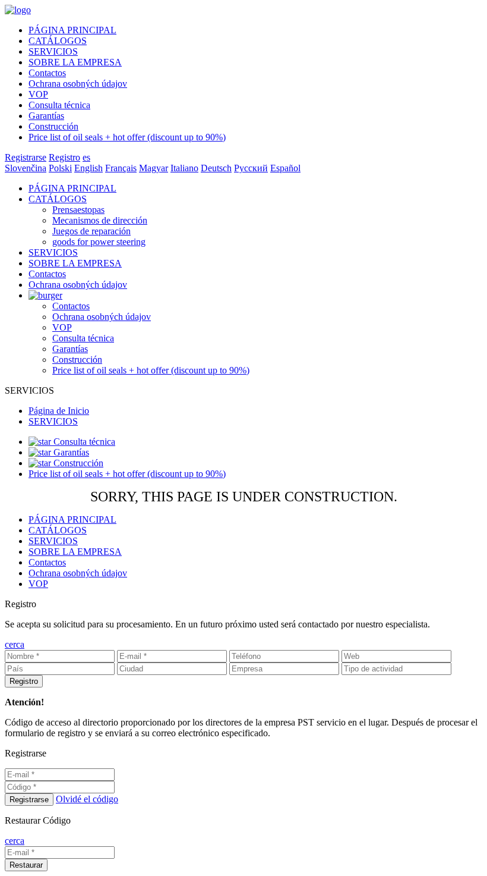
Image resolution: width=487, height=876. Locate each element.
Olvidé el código (87, 799)
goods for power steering (99, 242)
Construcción (53, 126)
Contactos (47, 73)
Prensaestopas (78, 210)
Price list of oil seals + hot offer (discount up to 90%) (127, 137)
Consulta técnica (59, 105)
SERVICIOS (53, 51)
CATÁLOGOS (58, 41)
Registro (64, 157)
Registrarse (25, 157)
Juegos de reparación (91, 231)
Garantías (46, 116)
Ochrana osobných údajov (78, 84)
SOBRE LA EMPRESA (75, 62)
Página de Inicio (59, 411)
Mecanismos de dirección (99, 220)
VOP (38, 94)
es (86, 157)
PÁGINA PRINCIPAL (72, 30)
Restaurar (26, 865)
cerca (14, 644)
